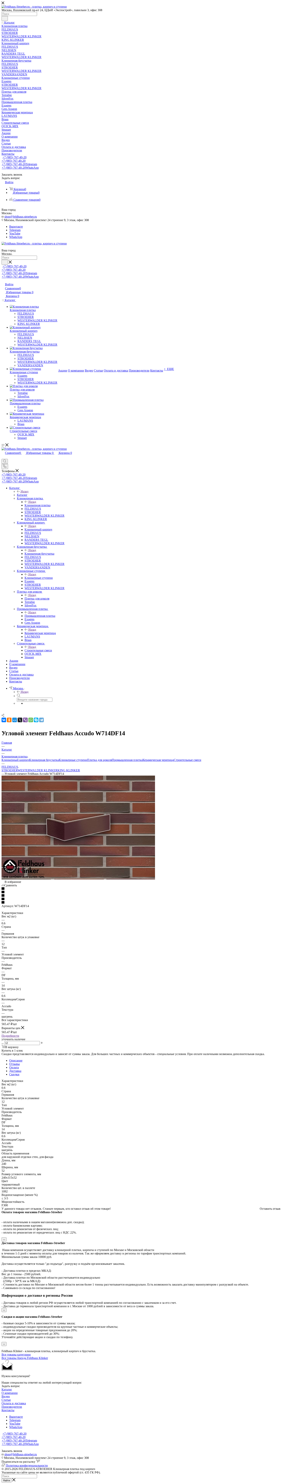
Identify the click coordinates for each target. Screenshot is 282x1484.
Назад (24, 491)
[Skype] (36, 720)
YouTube (14, 233)
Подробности (10, 1035)
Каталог (22, 495)
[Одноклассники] (9, 720)
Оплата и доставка (14, 1403)
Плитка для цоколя (37, 598)
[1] (141, 889)
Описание (15, 1060)
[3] (141, 895)
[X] (20, 720)
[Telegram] (41, 720)
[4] (141, 899)
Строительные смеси (38, 650)
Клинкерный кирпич (38, 529)
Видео (6, 1396)
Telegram (15, 230)
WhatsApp (15, 237)
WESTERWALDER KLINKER (38, 770)
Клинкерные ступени (39, 577)
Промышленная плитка (40, 615)
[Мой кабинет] (3, 457)
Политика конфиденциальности (27, 1465)
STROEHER (10, 770)
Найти (6, 1480)
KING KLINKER (69, 770)
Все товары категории (16, 1354)
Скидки (14, 1074)
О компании (10, 1393)
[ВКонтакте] (4, 720)
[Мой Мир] (14, 720)
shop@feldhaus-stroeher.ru (20, 216)
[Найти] (5, 18)
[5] (141, 902)
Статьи (6, 1399)
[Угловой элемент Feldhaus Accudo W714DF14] (78, 878)
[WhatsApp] (30, 720)
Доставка (15, 1071)
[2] (141, 892)
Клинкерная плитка (37, 505)
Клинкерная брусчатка (39, 553)
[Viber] (25, 720)
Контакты (8, 1410)
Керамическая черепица (40, 633)
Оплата (14, 1067)
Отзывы (14, 1064)
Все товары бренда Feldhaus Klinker (25, 1358)
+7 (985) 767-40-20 (14, 157)
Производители (12, 1406)
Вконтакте (16, 226)
